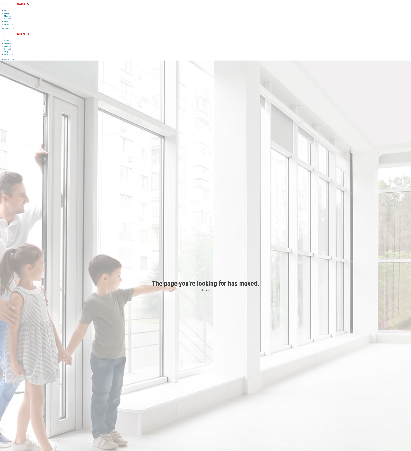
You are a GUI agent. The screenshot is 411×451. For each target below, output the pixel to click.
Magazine (8, 16)
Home (6, 11)
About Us (7, 13)
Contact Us (8, 24)
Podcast (7, 19)
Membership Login (7, 29)
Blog (6, 22)
